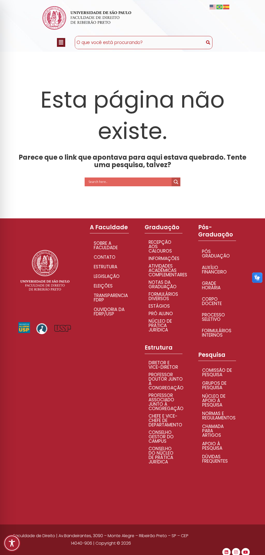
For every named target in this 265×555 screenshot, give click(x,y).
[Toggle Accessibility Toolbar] (12, 543)
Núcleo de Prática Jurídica (160, 325)
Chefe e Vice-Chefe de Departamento (165, 420)
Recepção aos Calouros (160, 246)
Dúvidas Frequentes (215, 459)
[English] (213, 7)
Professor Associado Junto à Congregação (165, 402)
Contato (104, 257)
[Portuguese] (219, 7)
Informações (164, 258)
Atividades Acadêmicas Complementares (165, 270)
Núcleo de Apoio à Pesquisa (213, 400)
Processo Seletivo (213, 317)
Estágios (159, 306)
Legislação (107, 276)
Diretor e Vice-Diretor (163, 365)
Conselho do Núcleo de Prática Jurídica (161, 455)
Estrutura (105, 267)
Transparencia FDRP (111, 297)
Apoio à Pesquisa (212, 446)
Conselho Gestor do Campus (161, 436)
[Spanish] (226, 7)
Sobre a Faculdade (106, 245)
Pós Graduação (216, 253)
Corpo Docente (212, 301)
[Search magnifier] (176, 181)
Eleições (103, 286)
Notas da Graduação (162, 284)
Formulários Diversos (163, 296)
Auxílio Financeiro (214, 269)
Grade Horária (211, 285)
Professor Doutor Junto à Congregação (165, 381)
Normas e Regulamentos (218, 415)
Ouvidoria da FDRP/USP (109, 311)
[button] (61, 42)
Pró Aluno (161, 313)
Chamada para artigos (213, 430)
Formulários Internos (216, 333)
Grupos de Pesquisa (214, 385)
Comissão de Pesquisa (217, 372)
